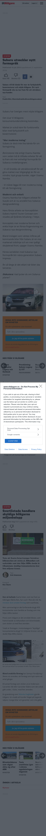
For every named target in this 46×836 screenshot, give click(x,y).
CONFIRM (13, 441)
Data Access (23, 449)
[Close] (41, 387)
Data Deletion (10, 449)
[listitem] (23, 429)
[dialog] (23, 418)
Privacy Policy (36, 449)
